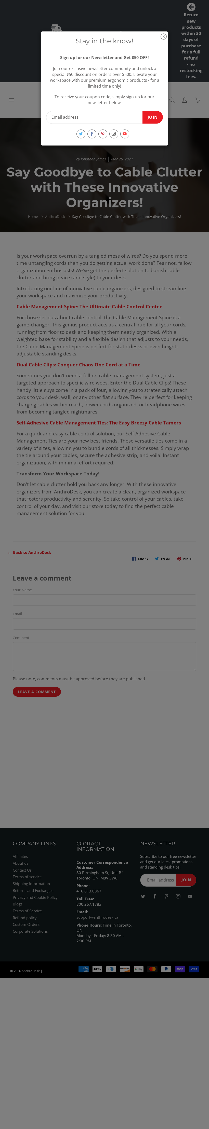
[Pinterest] (102, 133)
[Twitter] (80, 133)
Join (153, 117)
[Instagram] (113, 133)
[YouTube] (124, 133)
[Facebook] (91, 133)
